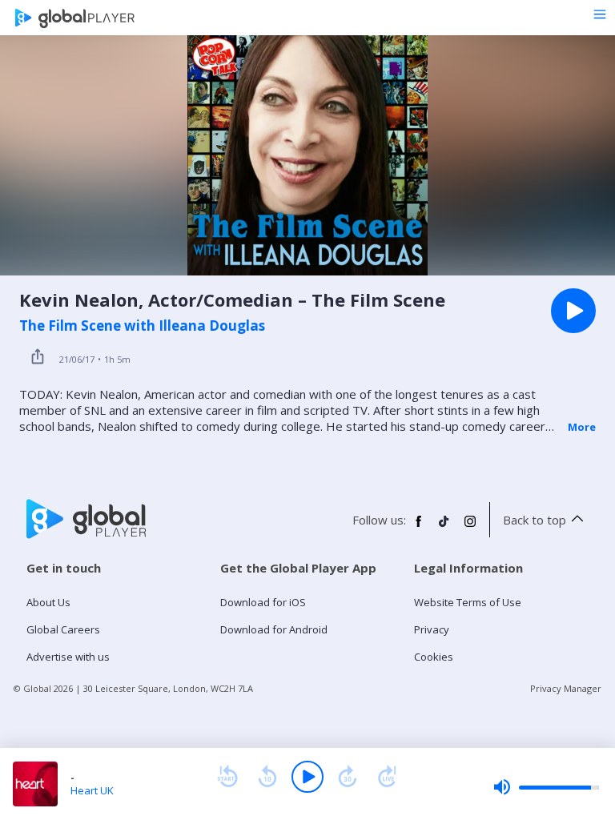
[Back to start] (227, 777)
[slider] (546, 787)
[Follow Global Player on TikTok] (444, 528)
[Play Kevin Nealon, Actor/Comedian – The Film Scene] (573, 310)
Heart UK (92, 790)
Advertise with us (68, 656)
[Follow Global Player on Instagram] (470, 528)
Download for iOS (263, 602)
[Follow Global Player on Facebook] (419, 528)
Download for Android (274, 629)
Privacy (431, 629)
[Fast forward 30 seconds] (348, 777)
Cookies (433, 656)
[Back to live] (388, 777)
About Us (48, 602)
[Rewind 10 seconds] (267, 777)
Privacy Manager (565, 688)
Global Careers (63, 629)
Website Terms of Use (467, 602)
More (582, 427)
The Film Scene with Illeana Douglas (142, 326)
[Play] (307, 777)
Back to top (534, 520)
